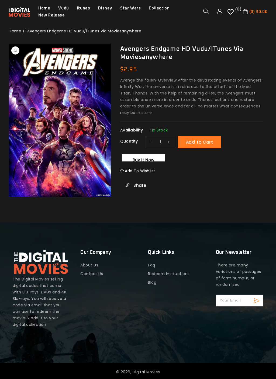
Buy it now (143, 159)
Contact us (91, 273)
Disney (105, 8)
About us (89, 265)
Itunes (83, 8)
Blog (152, 282)
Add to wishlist (140, 171)
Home (15, 31)
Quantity (129, 141)
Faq (151, 265)
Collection (159, 8)
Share (139, 185)
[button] (208, 11)
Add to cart (199, 142)
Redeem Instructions (169, 273)
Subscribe (257, 301)
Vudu (63, 8)
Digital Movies (146, 372)
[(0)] (231, 13)
